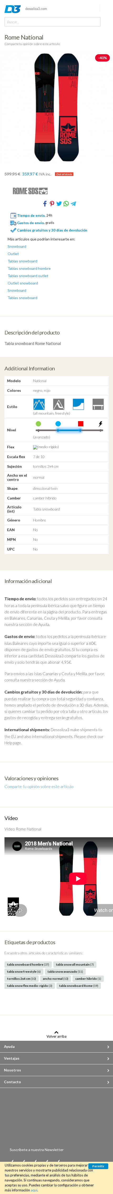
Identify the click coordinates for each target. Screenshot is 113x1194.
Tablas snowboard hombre (29, 268)
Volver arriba (56, 1036)
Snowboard (17, 246)
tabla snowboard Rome (78, 986)
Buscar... (13, 22)
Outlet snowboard (23, 283)
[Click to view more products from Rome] (57, 190)
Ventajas (11, 1058)
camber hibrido (88, 979)
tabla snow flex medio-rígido (29, 986)
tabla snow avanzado (65, 971)
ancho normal (55, 979)
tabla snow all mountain (75, 964)
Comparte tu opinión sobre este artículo (32, 44)
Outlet (13, 254)
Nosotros (12, 1070)
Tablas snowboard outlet (28, 276)
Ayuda (9, 1046)
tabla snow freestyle (24, 971)
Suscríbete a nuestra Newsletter (37, 1149)
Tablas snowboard (22, 261)
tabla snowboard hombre (28, 964)
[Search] (95, 21)
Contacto (12, 1082)
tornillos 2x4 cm (21, 979)
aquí (34, 1190)
